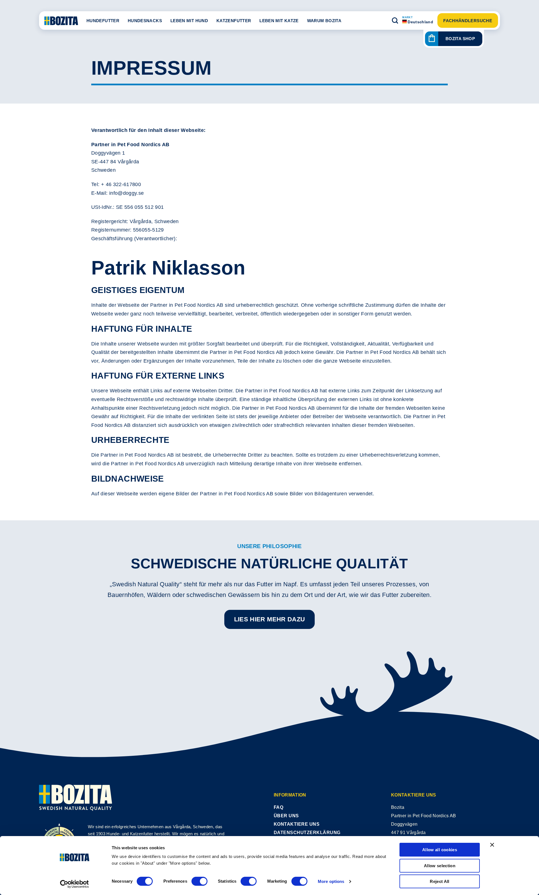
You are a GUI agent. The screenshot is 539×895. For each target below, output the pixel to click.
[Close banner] (492, 845)
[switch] (199, 881)
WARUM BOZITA (324, 20)
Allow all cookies (439, 849)
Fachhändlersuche (467, 20)
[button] (395, 20)
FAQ (278, 807)
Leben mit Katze (278, 20)
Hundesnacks (145, 20)
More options (331, 881)
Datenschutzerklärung (307, 832)
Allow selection (439, 865)
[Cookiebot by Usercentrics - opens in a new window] (74, 884)
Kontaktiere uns (296, 824)
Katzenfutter (233, 20)
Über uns (286, 815)
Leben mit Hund (189, 20)
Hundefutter (102, 20)
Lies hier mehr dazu (269, 619)
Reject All (439, 881)
